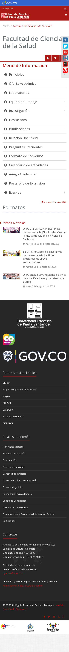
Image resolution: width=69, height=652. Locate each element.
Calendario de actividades (28, 165)
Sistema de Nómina (13, 416)
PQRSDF (7, 403)
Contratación (9, 460)
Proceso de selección (14, 453)
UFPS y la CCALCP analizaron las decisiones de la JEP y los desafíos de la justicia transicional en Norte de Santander (44, 234)
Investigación (18, 110)
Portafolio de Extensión (26, 183)
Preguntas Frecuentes (25, 147)
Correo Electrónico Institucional (19, 480)
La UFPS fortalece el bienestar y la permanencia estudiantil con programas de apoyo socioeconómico (42, 257)
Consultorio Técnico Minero (17, 494)
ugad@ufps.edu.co (13, 573)
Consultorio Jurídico (13, 487)
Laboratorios (18, 92)
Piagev (6, 396)
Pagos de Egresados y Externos (20, 389)
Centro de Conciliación (15, 500)
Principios (16, 74)
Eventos (14, 192)
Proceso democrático (14, 467)
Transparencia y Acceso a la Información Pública (28, 514)
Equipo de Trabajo (22, 102)
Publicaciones (19, 129)
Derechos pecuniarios (14, 473)
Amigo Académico (22, 174)
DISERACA (8, 423)
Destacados (17, 120)
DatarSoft (8, 409)
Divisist (6, 382)
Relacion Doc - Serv (23, 138)
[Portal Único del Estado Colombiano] (8, 3)
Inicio (6, 26)
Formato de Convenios (25, 156)
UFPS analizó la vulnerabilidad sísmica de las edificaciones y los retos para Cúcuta (44, 278)
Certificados (9, 520)
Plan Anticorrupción (13, 446)
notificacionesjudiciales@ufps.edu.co (23, 585)
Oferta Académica (22, 83)
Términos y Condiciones (15, 507)
